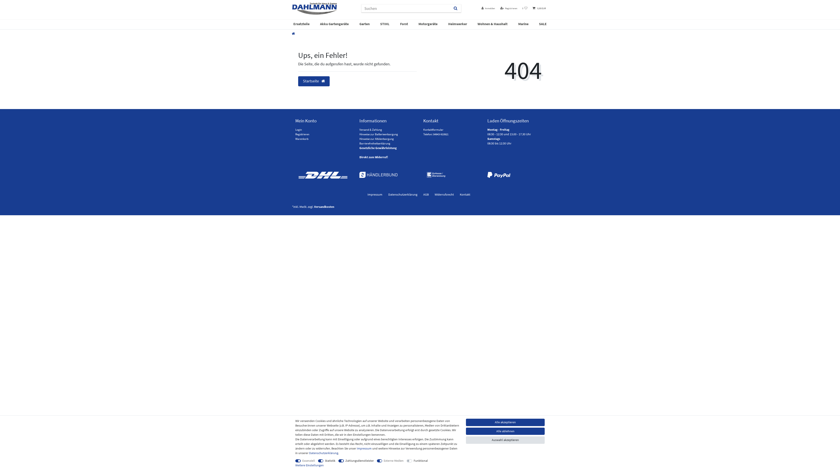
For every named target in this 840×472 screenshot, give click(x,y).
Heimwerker (457, 24)
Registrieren (302, 134)
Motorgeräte (428, 24)
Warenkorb (301, 139)
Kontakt (465, 194)
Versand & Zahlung (370, 129)
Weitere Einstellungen (309, 465)
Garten (364, 24)
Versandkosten (324, 207)
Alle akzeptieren (505, 422)
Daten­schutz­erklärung (402, 194)
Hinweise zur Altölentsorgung (376, 139)
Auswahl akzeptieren (505, 440)
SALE (543, 24)
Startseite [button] (311, 81)
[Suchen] (455, 8)
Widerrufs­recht (444, 194)
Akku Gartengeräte (334, 24)
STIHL (384, 24)
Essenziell (308, 461)
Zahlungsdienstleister (359, 461)
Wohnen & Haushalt (493, 24)
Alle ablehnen (505, 431)
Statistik (330, 461)
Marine (523, 24)
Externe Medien (394, 461)
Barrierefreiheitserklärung (374, 143)
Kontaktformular (433, 129)
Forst (404, 24)
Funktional (421, 461)
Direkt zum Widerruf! (373, 157)
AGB (426, 194)
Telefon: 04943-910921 (435, 134)
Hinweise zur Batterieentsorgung (378, 134)
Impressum (375, 194)
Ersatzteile (301, 24)
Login (298, 129)
